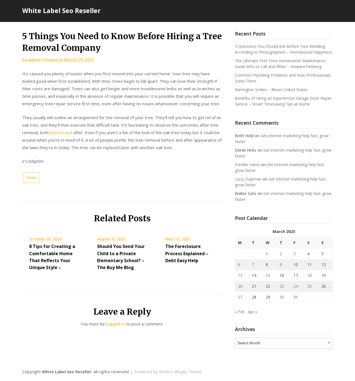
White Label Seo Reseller (61, 10)
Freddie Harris (247, 164)
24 (295, 286)
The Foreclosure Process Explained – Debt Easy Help (186, 253)
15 (268, 275)
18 (309, 275)
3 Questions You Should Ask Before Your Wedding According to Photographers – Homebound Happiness (283, 49)
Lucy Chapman (248, 179)
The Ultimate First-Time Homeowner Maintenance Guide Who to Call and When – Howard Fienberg (280, 63)
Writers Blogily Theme (180, 371)
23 (282, 286)
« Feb (240, 311)
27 (240, 297)
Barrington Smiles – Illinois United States (271, 89)
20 (240, 286)
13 (240, 275)
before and (61, 132)
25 (309, 286)
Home (31, 177)
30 (282, 297)
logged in (115, 324)
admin (34, 60)
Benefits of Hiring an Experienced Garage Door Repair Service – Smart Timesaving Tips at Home (283, 101)
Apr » (252, 311)
